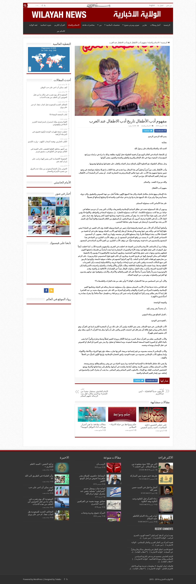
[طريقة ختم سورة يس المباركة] (166, 479)
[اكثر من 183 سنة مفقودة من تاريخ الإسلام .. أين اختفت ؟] (166, 467)
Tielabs (58, 579)
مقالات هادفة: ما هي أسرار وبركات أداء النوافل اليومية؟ (93, 425)
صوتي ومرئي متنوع (131, 25)
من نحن (169, 5)
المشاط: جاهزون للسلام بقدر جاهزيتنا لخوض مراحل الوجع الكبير (92, 478)
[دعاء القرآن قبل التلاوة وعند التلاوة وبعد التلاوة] (166, 505)
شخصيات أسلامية (113, 25)
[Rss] (45, 5)
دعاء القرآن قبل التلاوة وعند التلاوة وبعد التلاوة (144, 500)
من (100, 25)
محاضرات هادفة (88, 25)
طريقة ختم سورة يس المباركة (143, 475)
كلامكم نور (61, 31)
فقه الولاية (33, 25)
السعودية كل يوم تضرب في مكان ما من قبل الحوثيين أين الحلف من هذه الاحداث (40, 501)
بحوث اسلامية (45, 25)
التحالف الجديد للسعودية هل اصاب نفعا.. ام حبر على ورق (40, 513)
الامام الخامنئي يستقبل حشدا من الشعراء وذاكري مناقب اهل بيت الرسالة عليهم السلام (94, 392)
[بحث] (25, 5)
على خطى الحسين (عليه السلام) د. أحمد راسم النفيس (154, 426)
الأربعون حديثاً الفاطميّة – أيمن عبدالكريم (151, 391)
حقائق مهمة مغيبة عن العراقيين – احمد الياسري (91, 502)
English (152, 5)
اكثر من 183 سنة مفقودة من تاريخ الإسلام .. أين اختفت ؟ (144, 465)
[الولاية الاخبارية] (137, 14)
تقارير (144, 25)
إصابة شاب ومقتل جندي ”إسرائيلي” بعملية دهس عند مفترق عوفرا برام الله (92, 491)
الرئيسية (167, 25)
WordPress (37, 579)
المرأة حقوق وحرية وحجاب (93, 513)
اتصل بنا (160, 5)
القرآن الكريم (59, 25)
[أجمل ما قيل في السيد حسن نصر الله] (166, 491)
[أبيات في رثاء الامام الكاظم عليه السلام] (166, 519)
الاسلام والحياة (73, 25)
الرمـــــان (100, 464)
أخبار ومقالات (155, 25)
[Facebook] (42, 5)
